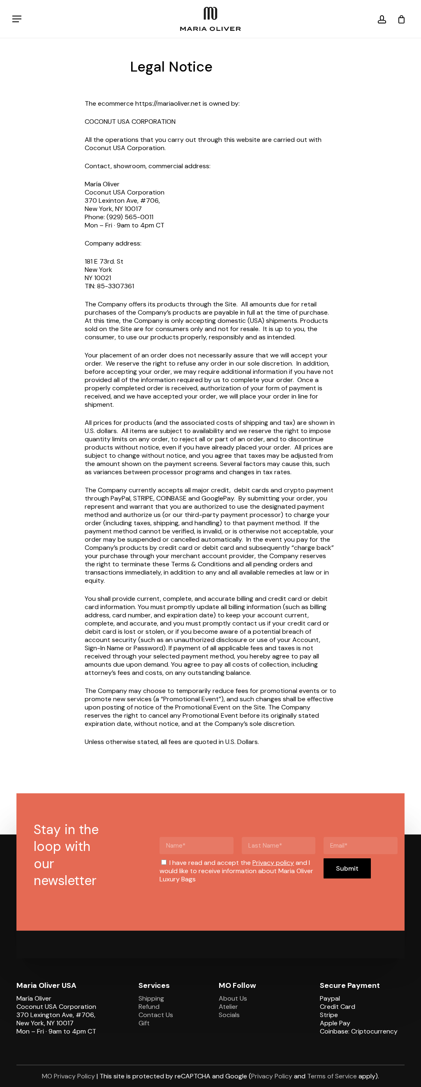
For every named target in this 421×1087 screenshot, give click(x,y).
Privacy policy (273, 862)
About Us (233, 998)
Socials (229, 1015)
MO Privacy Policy (68, 1076)
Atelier (228, 1006)
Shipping (151, 998)
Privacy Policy (271, 1076)
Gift (144, 1023)
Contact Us (156, 1015)
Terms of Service (332, 1076)
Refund (149, 1006)
